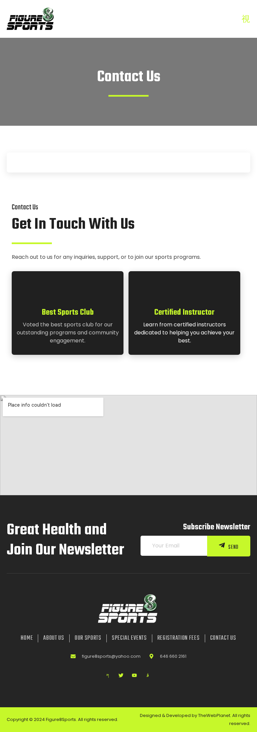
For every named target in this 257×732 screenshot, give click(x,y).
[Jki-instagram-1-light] (148, 675)
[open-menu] (246, 19)
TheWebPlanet (214, 715)
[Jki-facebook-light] (108, 675)
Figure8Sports (61, 719)
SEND (233, 547)
